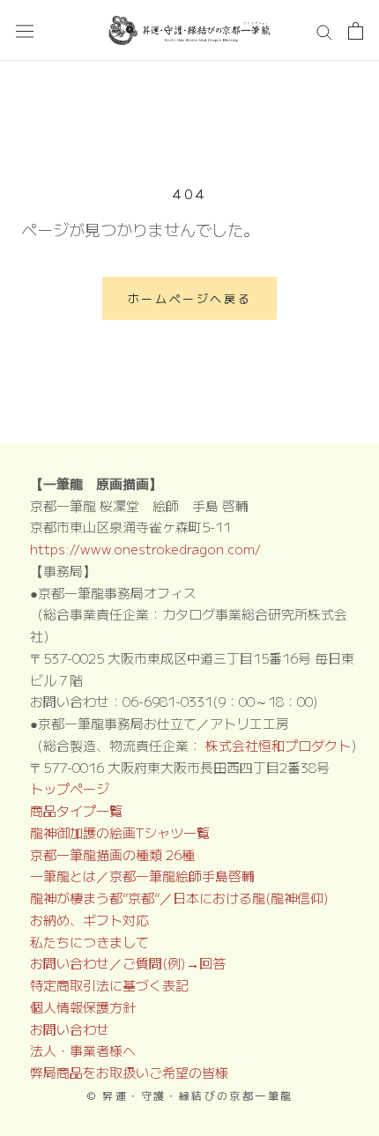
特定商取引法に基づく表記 (109, 985)
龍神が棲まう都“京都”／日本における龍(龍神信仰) (179, 897)
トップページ (69, 788)
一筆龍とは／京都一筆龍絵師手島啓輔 (142, 875)
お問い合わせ (69, 1029)
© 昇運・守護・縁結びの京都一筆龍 (190, 1095)
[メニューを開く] (24, 31)
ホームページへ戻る (189, 298)
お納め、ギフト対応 (89, 919)
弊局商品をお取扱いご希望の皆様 (129, 1072)
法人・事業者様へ (83, 1050)
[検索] (324, 30)
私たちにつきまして (89, 941)
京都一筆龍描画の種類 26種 (112, 854)
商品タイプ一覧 (76, 810)
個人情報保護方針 (83, 1007)
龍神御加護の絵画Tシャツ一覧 (120, 832)
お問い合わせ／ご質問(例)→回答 (128, 963)
